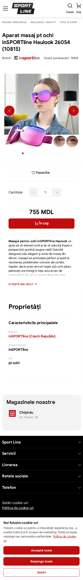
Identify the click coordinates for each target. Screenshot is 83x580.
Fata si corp (68, 22)
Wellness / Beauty (43, 22)
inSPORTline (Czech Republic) (32, 336)
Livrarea (9, 465)
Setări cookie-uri (15, 503)
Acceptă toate (41, 550)
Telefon (9, 487)
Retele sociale (15, 476)
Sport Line (11, 442)
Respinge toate (41, 561)
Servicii (9, 453)
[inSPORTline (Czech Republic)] (27, 58)
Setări (41, 572)
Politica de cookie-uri (18, 508)
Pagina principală (14, 22)
